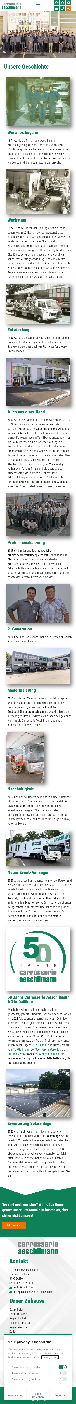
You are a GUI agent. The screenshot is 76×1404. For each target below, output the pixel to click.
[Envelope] (56, 8)
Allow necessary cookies (26, 1367)
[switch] (62, 1367)
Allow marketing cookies (25, 1379)
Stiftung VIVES (16, 1054)
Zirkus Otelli (39, 1045)
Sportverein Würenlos (48, 1049)
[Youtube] (68, 2)
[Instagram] (62, 2)
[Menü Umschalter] (38, 6)
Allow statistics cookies (24, 1373)
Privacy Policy (50, 1357)
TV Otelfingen (21, 1049)
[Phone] (62, 8)
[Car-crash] (68, 8)
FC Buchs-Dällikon (48, 1054)
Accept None (15, 1395)
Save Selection (38, 1395)
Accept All (60, 1395)
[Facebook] (56, 2)
